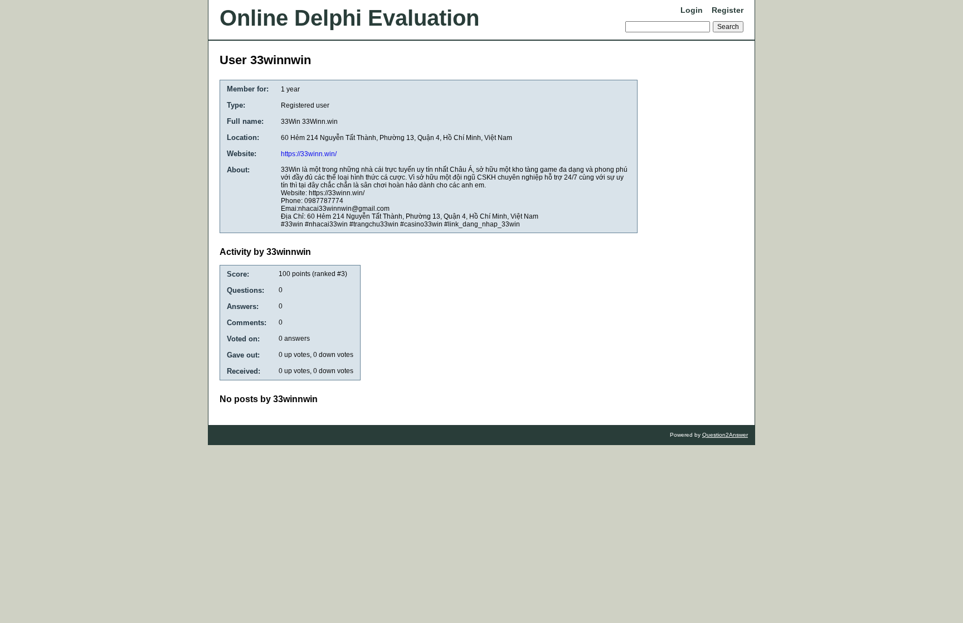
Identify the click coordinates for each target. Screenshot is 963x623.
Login (691, 10)
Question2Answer (725, 435)
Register (727, 10)
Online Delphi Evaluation (349, 18)
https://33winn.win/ (309, 154)
